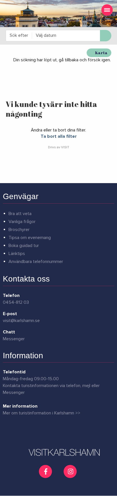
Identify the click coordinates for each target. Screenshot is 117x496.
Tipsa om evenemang (30, 237)
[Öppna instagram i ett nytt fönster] (71, 476)
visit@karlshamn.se (21, 320)
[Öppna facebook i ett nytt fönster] (46, 471)
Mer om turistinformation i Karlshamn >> (41, 413)
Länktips (17, 253)
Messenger (14, 339)
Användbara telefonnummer (36, 261)
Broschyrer (19, 229)
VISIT (65, 147)
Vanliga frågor (22, 221)
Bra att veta (20, 213)
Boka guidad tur (24, 245)
